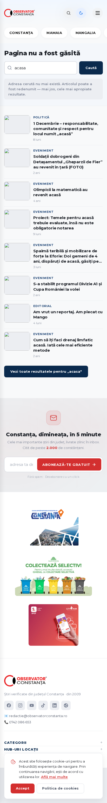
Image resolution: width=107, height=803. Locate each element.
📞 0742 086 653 (17, 722)
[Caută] (68, 13)
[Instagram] (20, 705)
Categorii (15, 742)
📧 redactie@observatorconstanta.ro (35, 716)
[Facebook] (9, 705)
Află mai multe (54, 777)
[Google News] (66, 705)
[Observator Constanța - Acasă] (20, 13)
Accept (22, 788)
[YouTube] (31, 705)
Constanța (21, 33)
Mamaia (54, 33)
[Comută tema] (81, 13)
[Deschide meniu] (97, 13)
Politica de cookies (60, 788)
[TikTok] (43, 705)
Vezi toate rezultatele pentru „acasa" (46, 371)
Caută (91, 68)
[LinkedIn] (54, 705)
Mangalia (86, 33)
